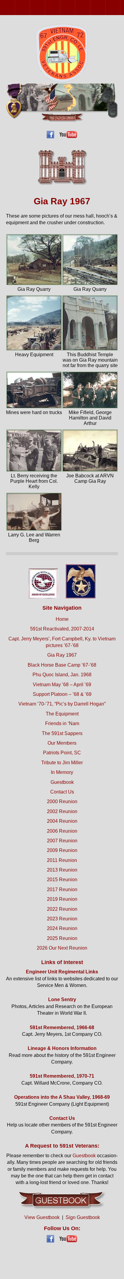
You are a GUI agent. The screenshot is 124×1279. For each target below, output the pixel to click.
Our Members (62, 743)
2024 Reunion (62, 928)
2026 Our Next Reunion (62, 948)
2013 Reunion (62, 869)
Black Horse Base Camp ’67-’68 (62, 665)
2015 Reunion (62, 879)
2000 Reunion (62, 801)
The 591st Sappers (62, 733)
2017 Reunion (62, 889)
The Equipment (62, 713)
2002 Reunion (62, 811)
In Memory (62, 772)
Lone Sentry (62, 999)
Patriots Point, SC (62, 752)
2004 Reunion (62, 821)
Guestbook (62, 782)
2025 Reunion (62, 938)
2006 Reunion (62, 831)
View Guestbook (42, 1217)
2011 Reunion (62, 860)
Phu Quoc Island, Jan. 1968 (62, 674)
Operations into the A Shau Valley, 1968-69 (62, 1097)
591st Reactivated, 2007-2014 (62, 628)
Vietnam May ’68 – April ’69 (62, 684)
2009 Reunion (62, 850)
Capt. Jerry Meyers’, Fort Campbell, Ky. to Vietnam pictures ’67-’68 (62, 642)
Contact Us (62, 791)
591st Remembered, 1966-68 (62, 1027)
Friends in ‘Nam (62, 723)
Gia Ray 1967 (62, 655)
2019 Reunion (62, 899)
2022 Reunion (62, 909)
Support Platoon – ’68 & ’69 (62, 694)
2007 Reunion (62, 840)
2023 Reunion (62, 918)
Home (62, 619)
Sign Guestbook (83, 1217)
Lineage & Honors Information (62, 1048)
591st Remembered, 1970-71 (62, 1076)
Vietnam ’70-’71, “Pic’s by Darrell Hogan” (62, 703)
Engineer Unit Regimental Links (62, 971)
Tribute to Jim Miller (62, 762)
